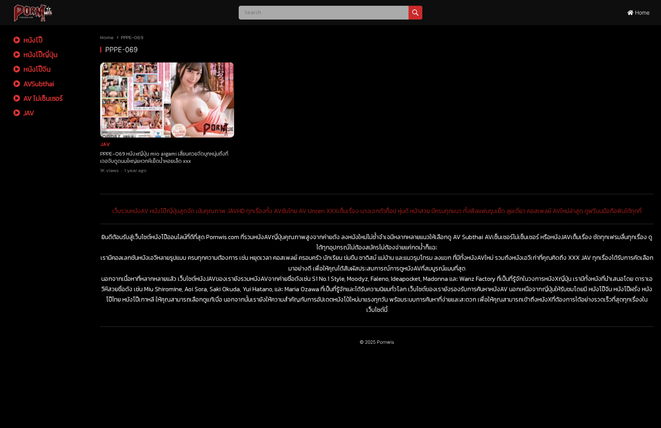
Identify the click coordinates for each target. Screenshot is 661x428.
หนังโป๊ (32, 40)
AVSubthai (38, 84)
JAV (28, 113)
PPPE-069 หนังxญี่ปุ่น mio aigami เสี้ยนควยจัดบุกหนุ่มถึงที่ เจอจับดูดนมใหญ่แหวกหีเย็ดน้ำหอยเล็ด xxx (164, 157)
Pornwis (385, 342)
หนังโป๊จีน (36, 69)
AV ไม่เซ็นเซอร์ (42, 98)
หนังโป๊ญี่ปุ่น (39, 54)
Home (641, 12)
